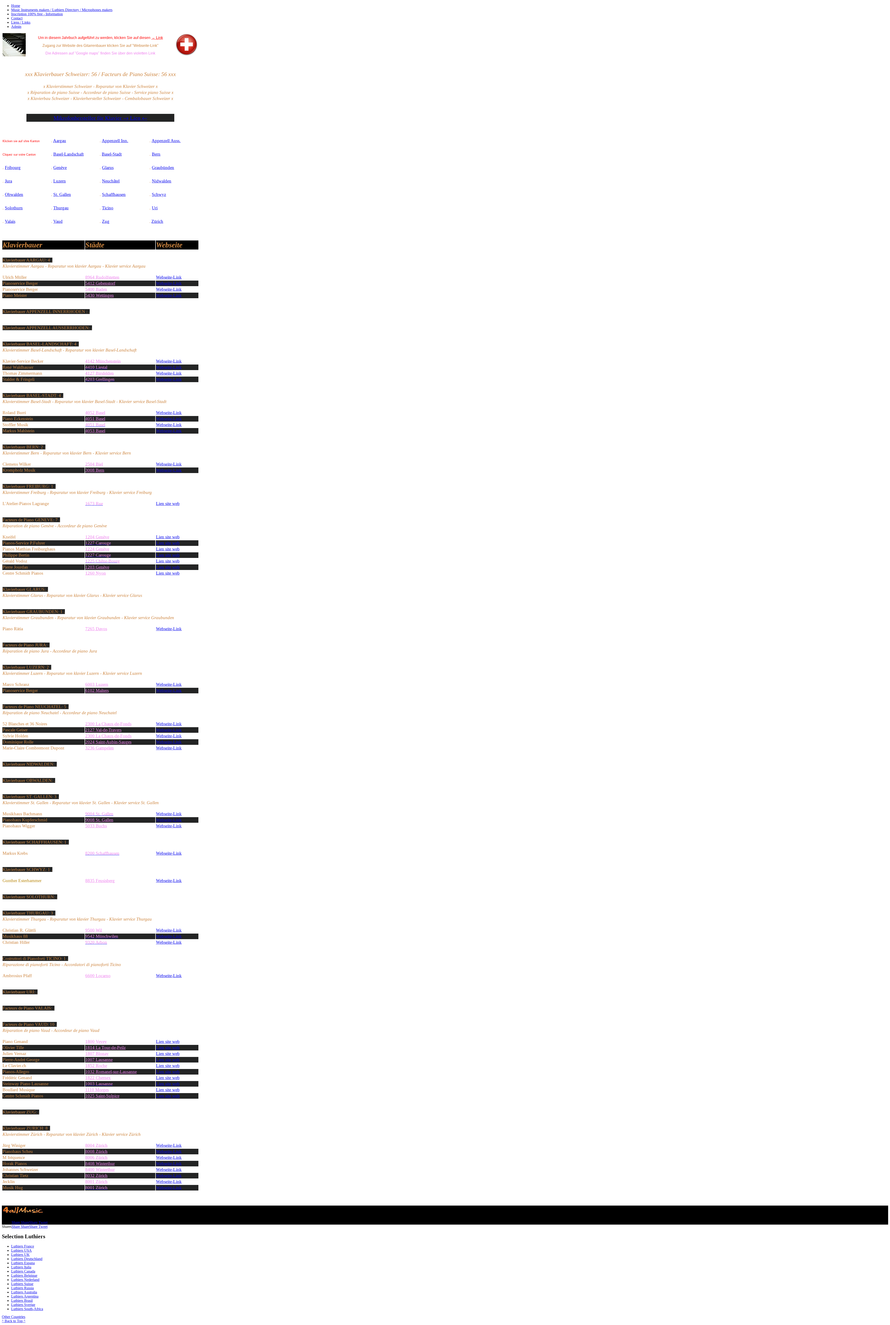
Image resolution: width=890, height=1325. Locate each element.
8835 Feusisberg (100, 880)
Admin (16, 27)
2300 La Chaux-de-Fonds (108, 735)
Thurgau (61, 207)
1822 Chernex (98, 1077)
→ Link (157, 38)
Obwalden (14, 194)
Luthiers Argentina (24, 1296)
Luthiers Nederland (25, 1280)
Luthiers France (22, 1246)
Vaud (58, 221)
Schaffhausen (114, 194)
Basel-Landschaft (68, 154)
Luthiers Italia (21, 1267)
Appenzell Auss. (166, 140)
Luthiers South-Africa (27, 1309)
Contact (16, 18)
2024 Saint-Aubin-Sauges (108, 741)
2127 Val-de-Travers (103, 729)
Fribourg (13, 167)
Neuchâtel (111, 181)
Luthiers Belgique (24, 1275)
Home (15, 6)
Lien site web (168, 543)
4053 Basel (95, 430)
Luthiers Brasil (22, 1301)
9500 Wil (93, 930)
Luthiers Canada (23, 1271)
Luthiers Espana (23, 1263)
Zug (105, 221)
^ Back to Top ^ (13, 1321)
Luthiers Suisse (22, 1284)
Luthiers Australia (24, 1292)
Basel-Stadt (112, 154)
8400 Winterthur (100, 1169)
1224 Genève (97, 549)
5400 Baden (96, 289)
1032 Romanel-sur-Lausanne (111, 1071)
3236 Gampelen (99, 748)
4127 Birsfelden (99, 373)
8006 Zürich (96, 1157)
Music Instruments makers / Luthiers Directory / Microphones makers (61, 10)
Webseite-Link (169, 412)
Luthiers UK (20, 1255)
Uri (155, 207)
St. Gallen (62, 194)
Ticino (107, 207)
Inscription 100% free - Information (37, 14)
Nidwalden (161, 181)
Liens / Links (20, 22)
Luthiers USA (21, 1250)
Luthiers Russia (22, 1288)
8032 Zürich (96, 1175)
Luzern (59, 181)
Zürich (157, 221)
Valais (10, 221)
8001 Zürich (96, 1181)
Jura (8, 181)
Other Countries (13, 1317)
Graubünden (163, 167)
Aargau (59, 140)
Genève (60, 167)
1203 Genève (97, 567)
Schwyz (159, 194)
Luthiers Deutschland (26, 1259)
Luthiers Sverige (23, 1305)
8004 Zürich (96, 1145)
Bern (156, 154)
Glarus (108, 167)
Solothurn (14, 207)
